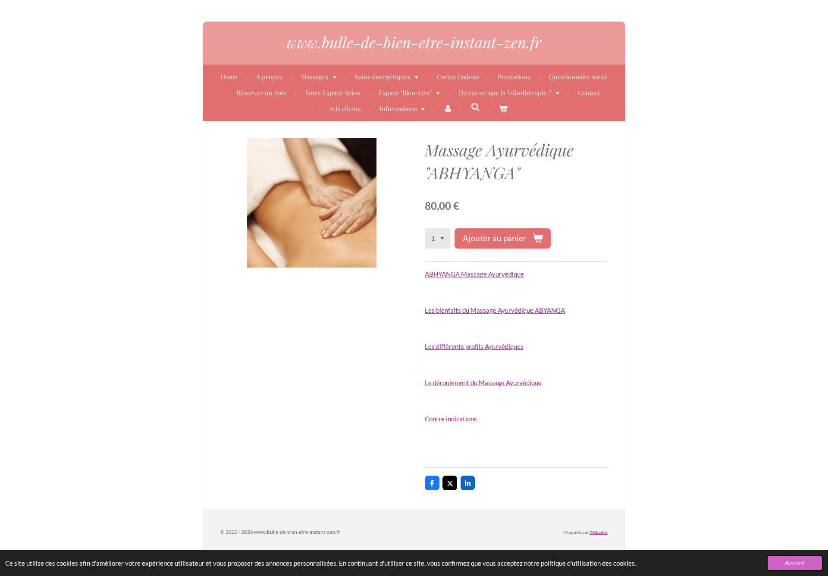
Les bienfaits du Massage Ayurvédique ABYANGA (495, 310)
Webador (599, 532)
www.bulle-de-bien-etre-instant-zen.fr (414, 42)
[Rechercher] (475, 107)
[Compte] (448, 109)
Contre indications (451, 419)
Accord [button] (795, 563)
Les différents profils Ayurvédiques (474, 346)
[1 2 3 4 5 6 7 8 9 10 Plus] (438, 238)
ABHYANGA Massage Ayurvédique (474, 274)
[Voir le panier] (503, 109)
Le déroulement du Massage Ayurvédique (483, 382)
